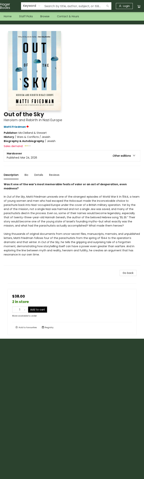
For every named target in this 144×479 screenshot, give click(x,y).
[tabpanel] (72, 223)
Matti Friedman (15, 127)
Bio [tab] (26, 175)
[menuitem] (7, 16)
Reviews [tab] (54, 175)
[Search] (107, 6)
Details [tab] (38, 175)
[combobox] (32, 5)
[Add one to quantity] (24, 309)
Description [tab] (11, 175)
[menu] (72, 16)
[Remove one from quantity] (14, 309)
